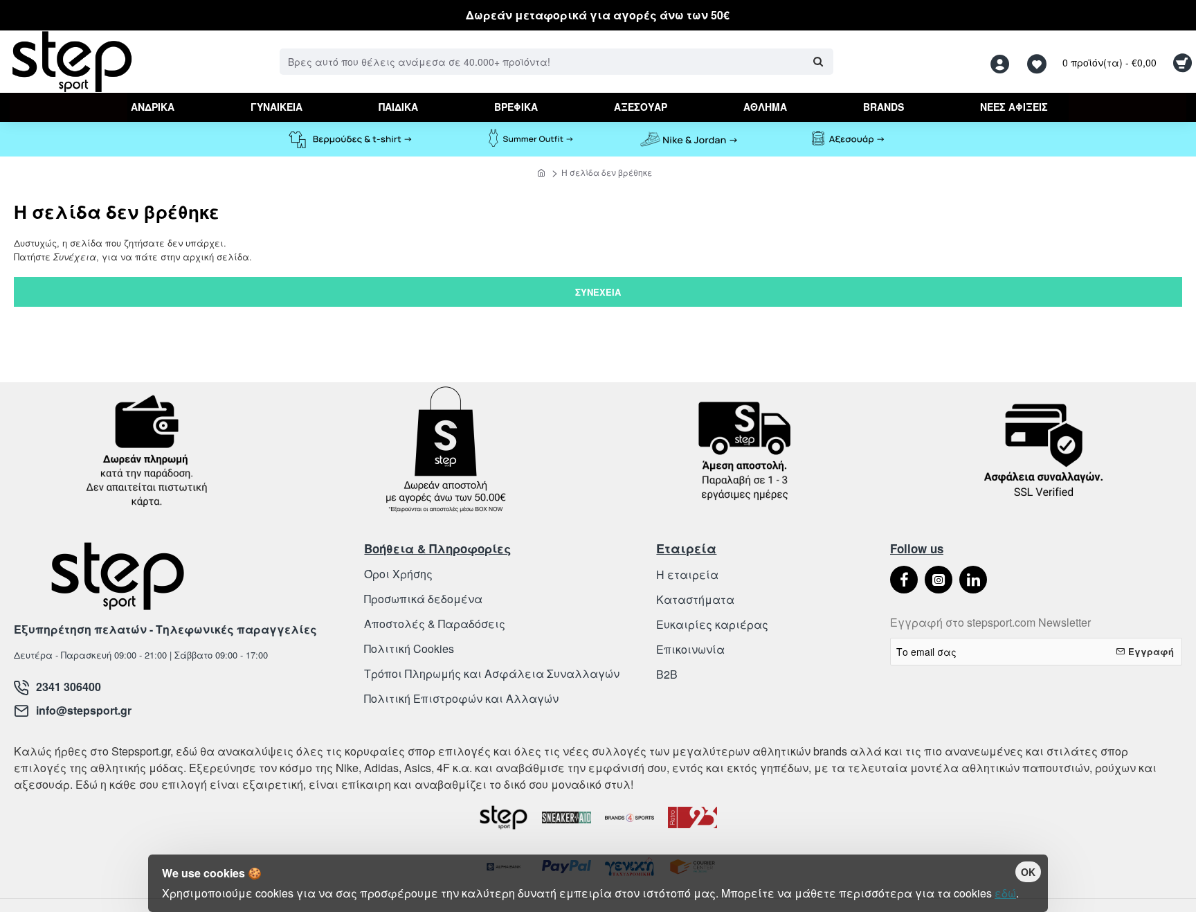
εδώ (1005, 893)
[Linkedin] (973, 579)
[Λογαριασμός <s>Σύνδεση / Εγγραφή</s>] (1003, 62)
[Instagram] (938, 579)
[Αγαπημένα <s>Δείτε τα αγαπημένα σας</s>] (1038, 62)
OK (1028, 872)
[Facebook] (904, 579)
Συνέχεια (598, 291)
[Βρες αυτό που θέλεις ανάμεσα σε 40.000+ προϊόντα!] (817, 61)
